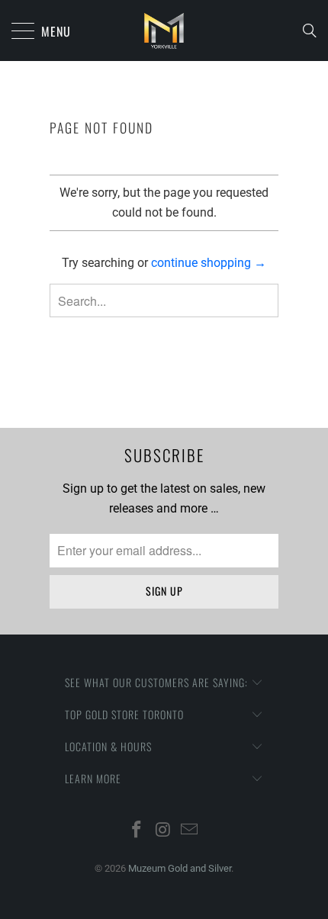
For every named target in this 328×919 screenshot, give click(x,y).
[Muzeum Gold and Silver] (164, 30)
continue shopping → (208, 262)
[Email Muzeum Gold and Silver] (189, 831)
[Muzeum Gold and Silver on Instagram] (163, 831)
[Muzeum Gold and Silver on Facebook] (136, 831)
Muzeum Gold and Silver (179, 868)
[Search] (314, 30)
